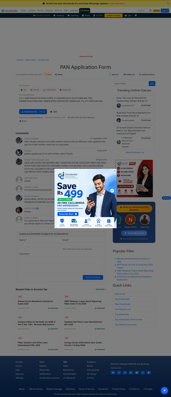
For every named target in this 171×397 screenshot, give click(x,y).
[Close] (115, 171)
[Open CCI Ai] (164, 390)
